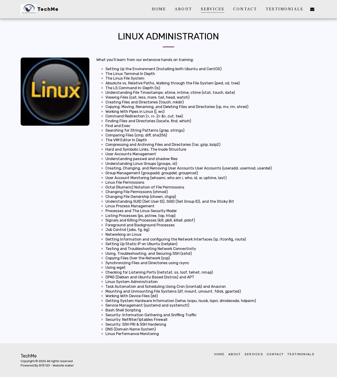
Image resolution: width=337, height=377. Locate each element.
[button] (312, 9)
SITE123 (44, 365)
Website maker (63, 365)
